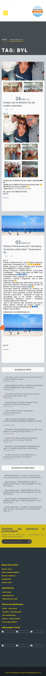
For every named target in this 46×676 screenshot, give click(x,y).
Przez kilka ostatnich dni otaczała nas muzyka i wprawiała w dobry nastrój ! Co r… (21, 395)
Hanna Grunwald (11, 499)
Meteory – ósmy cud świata (11, 618)
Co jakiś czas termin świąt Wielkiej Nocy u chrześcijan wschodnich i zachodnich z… (19, 456)
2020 (28, 243)
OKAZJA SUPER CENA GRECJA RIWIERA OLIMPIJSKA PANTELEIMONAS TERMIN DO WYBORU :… (22, 421)
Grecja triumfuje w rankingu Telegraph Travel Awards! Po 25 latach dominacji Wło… (20, 403)
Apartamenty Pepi (8, 595)
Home (4, 39)
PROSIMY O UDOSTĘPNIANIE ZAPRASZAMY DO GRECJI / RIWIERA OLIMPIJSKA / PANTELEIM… (21, 447)
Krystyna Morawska (12, 507)
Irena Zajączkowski (12, 490)
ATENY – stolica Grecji (9, 608)
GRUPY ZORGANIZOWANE (10, 572)
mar (23, 243)
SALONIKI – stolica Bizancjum (11, 612)
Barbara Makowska (12, 475)
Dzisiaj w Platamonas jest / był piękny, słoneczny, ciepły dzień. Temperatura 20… (22, 249)
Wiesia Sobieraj (10, 482)
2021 (28, 99)
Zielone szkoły (6, 582)
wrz (23, 99)
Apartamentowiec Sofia (9, 599)
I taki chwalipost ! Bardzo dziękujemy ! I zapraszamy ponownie (18, 412)
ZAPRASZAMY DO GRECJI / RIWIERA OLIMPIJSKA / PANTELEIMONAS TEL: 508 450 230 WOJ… (22, 387)
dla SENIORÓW (6, 579)
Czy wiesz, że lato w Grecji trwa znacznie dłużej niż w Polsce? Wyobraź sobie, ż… (22, 378)
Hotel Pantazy (6, 592)
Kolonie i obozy (7, 569)
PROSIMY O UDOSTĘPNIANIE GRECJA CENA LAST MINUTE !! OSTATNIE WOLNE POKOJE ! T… (22, 431)
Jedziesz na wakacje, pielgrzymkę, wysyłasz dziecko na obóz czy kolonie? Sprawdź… (20, 439)
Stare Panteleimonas (9, 615)
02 (18, 242)
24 (18, 98)
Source (6, 198)
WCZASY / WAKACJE (8, 576)
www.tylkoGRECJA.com (22, 189)
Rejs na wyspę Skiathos (9, 622)
